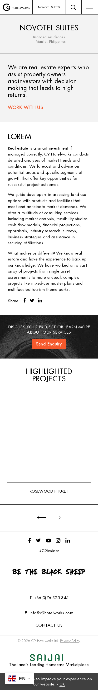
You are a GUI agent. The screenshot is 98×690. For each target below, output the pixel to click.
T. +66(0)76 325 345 (49, 598)
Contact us (49, 625)
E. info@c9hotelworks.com (49, 613)
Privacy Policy (70, 641)
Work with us (25, 107)
